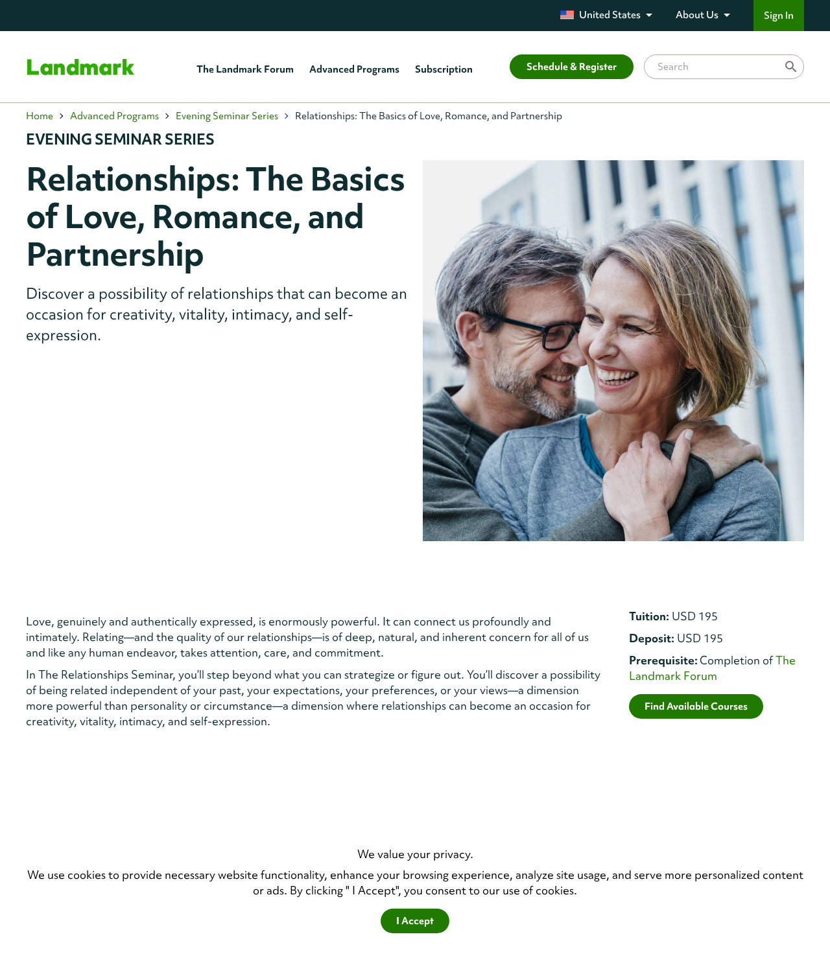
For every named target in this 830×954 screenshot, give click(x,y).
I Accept (415, 920)
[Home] (81, 67)
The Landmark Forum (245, 69)
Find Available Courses (696, 706)
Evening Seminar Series (227, 116)
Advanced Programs (354, 69)
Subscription (444, 69)
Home (39, 116)
